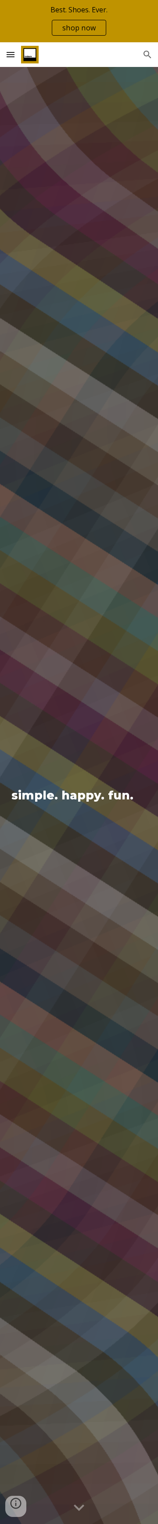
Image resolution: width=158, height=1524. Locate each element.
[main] (79, 795)
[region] (79, 21)
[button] (10, 54)
